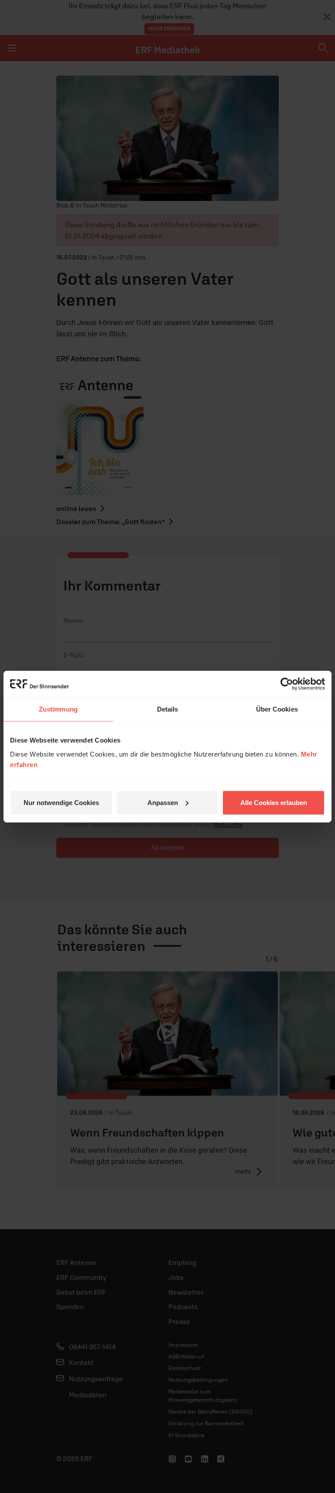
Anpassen (162, 802)
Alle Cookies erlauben (273, 802)
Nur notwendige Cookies (61, 802)
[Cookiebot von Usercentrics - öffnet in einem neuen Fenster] (287, 684)
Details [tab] (167, 709)
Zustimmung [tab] (58, 709)
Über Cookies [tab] (277, 709)
